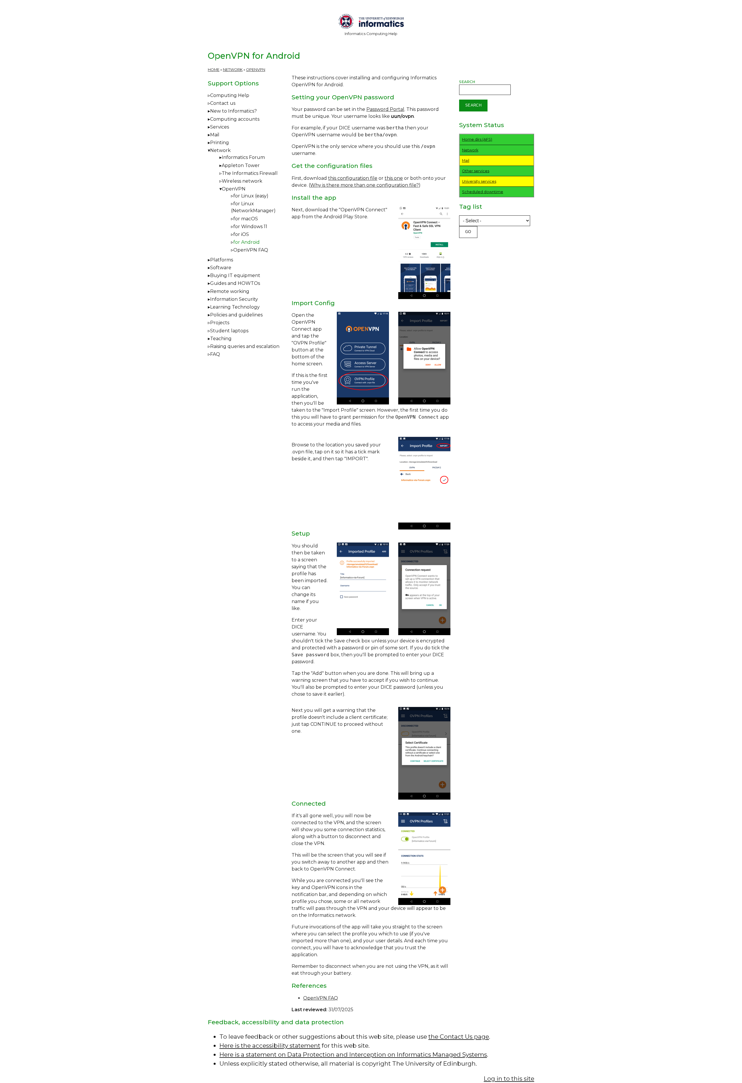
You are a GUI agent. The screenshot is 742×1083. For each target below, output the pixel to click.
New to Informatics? (233, 111)
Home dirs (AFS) (477, 139)
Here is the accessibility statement (269, 1045)
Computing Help (229, 95)
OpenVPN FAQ (320, 998)
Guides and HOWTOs (235, 283)
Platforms (221, 260)
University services (479, 181)
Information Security (234, 299)
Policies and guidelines (236, 315)
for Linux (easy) (250, 196)
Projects (219, 322)
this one (394, 178)
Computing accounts (234, 119)
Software (220, 267)
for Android (246, 242)
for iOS (241, 234)
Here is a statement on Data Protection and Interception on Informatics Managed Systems (353, 1054)
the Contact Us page (458, 1036)
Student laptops (229, 330)
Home (213, 69)
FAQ (215, 354)
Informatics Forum (243, 157)
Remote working (229, 291)
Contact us (222, 103)
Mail (214, 135)
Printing (219, 142)
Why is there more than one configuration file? (364, 185)
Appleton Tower (241, 165)
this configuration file (352, 178)
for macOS (245, 218)
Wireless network (242, 181)
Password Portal (385, 109)
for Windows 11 (250, 226)
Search (467, 82)
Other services (475, 171)
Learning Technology (235, 307)
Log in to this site (509, 1078)
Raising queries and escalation (244, 346)
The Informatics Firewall (250, 173)
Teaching (221, 338)
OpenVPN (255, 69)
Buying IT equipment (235, 275)
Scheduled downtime (482, 192)
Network (233, 69)
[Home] (371, 22)
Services (219, 127)
